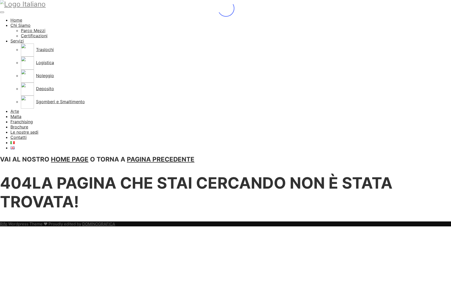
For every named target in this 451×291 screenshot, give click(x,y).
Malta (15, 116)
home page (69, 159)
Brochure (19, 126)
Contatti (18, 137)
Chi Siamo (20, 25)
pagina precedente (160, 159)
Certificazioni (34, 35)
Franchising (21, 121)
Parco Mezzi (33, 30)
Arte (14, 111)
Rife (3, 223)
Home (16, 20)
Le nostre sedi (24, 132)
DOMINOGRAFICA (98, 223)
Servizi (17, 41)
